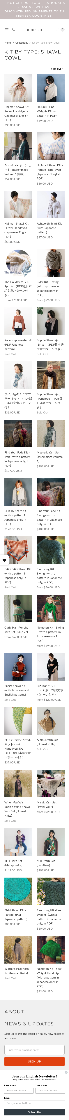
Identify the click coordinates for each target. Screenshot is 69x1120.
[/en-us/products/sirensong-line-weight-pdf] (51, 891)
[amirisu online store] (34, 29)
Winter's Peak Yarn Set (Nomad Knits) (16, 971)
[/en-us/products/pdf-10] (18, 375)
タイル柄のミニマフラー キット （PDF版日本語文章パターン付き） (18, 400)
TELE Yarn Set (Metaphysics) (13, 863)
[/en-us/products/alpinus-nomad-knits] (51, 721)
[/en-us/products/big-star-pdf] (51, 667)
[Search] (14, 29)
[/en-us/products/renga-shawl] (18, 667)
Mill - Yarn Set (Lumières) (46, 863)
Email (7, 1098)
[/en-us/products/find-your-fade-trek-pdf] (18, 433)
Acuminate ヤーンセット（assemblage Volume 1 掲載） (17, 169)
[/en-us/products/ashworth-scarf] (51, 205)
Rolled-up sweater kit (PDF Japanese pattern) (18, 344)
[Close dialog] (66, 1072)
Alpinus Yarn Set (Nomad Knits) (47, 742)
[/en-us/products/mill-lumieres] (51, 842)
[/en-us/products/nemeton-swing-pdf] (51, 608)
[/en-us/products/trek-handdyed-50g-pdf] (18, 721)
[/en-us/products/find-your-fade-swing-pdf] (51, 492)
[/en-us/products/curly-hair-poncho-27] (18, 608)
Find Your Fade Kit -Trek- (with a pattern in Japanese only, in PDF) (17, 459)
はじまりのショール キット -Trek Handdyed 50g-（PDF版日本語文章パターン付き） (17, 748)
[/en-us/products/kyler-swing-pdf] (51, 263)
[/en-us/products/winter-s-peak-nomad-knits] (18, 950)
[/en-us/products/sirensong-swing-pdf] (51, 550)
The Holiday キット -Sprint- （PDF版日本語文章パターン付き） (18, 288)
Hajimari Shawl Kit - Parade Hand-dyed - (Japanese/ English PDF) (50, 171)
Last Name (41, 1085)
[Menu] (6, 29)
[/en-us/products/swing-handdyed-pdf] (18, 88)
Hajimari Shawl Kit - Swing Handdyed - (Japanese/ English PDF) (17, 113)
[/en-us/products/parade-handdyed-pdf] (51, 146)
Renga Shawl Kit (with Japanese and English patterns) (16, 690)
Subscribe (34, 1112)
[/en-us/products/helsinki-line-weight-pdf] (51, 88)
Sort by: (55, 68)
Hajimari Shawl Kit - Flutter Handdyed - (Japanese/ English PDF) (17, 230)
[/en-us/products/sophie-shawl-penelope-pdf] (51, 375)
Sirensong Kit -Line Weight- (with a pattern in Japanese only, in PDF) (49, 916)
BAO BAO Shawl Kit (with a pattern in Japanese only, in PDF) (17, 575)
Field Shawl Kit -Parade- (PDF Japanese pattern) (15, 914)
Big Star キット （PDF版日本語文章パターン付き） (50, 690)
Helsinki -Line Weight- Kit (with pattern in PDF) (48, 111)
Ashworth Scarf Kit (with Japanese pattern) (49, 228)
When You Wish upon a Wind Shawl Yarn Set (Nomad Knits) (17, 809)
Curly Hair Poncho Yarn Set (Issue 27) (16, 629)
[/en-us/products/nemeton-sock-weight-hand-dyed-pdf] (51, 950)
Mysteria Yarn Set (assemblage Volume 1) (50, 457)
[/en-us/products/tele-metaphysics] (18, 842)
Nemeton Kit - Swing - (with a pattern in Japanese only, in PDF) (50, 634)
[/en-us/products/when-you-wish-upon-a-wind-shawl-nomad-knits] (18, 783)
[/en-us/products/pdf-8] (18, 321)
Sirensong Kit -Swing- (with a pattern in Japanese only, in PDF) (49, 575)
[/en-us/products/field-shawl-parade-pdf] (18, 891)
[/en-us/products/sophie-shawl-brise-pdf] (51, 321)
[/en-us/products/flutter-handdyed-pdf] (18, 205)
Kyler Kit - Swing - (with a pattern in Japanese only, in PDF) (48, 288)
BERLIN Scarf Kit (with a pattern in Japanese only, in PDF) (15, 517)
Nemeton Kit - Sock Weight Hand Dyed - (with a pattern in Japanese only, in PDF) (50, 977)
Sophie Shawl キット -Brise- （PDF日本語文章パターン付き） (50, 344)
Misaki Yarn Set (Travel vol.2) (46, 804)
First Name (10, 1085)
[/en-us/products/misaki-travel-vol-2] (51, 783)
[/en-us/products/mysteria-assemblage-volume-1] (51, 433)
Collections (21, 42)
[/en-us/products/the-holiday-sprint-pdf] (18, 263)
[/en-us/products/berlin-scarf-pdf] (18, 492)
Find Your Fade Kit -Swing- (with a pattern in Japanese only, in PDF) (49, 517)
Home (7, 42)
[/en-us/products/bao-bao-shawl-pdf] (18, 550)
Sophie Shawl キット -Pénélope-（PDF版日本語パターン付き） (50, 400)
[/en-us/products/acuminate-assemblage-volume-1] (18, 146)
